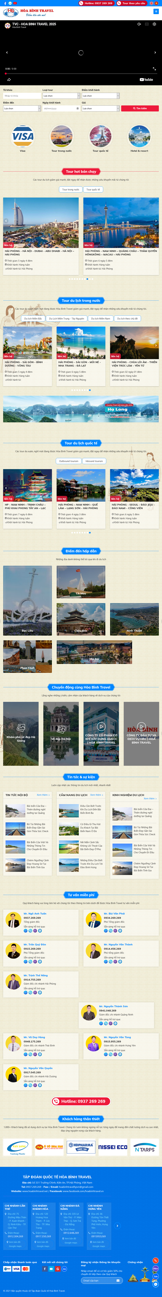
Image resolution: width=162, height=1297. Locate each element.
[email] (118, 1280)
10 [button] (92, 279)
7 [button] (85, 279)
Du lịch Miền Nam (100, 318)
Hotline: (98, 3)
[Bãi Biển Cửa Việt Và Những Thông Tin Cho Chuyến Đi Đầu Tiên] (15, 847)
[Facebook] (5, 3)
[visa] (16, 1269)
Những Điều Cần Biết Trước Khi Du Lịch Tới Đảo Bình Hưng (91, 864)
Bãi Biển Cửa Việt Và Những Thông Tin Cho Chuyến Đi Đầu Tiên (37, 846)
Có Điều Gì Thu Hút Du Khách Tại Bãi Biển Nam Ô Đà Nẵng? (90, 827)
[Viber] (35, 931)
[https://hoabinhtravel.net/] (156, 3)
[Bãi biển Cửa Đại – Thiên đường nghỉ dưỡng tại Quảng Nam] (15, 810)
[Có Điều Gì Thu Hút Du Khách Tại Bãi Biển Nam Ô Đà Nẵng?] (69, 828)
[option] (22, 137)
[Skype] (30, 931)
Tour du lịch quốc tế (81, 443)
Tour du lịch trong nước (81, 300)
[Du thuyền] (139, 136)
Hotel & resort (100, 150)
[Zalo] (10, 3)
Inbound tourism (94, 461)
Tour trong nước (23, 150)
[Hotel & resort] (100, 136)
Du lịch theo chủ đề (127, 318)
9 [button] (90, 279)
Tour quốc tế (61, 150)
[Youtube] (15, 3)
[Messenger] (26, 931)
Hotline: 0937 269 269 (83, 1101)
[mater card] (26, 1269)
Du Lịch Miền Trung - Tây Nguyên (66, 318)
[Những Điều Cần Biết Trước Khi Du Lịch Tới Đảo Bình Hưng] (69, 865)
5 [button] (80, 279)
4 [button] (77, 279)
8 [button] (87, 279)
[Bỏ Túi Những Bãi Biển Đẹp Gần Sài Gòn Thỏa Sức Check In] (15, 828)
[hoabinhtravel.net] (151, 3)
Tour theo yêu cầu (134, 3)
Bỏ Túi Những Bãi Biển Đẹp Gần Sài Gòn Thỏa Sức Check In (37, 827)
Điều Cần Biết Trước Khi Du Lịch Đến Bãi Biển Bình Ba (90, 809)
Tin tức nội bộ (17, 795)
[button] (6, 52)
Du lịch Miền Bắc (33, 318)
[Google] (58, 1269)
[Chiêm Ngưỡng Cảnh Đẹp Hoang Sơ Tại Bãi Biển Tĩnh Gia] (15, 865)
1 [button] (69, 279)
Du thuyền (139, 150)
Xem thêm (42, 794)
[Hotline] (156, 1260)
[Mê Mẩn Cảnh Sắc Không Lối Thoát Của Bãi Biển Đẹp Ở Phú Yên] (69, 847)
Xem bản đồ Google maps (15, 1244)
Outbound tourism (68, 461)
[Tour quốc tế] (61, 136)
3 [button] (74, 279)
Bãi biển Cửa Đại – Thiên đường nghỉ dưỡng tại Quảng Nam (36, 809)
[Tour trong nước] (23, 136)
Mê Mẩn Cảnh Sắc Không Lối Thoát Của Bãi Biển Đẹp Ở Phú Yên (91, 846)
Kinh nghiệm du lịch (128, 795)
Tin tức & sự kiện (81, 777)
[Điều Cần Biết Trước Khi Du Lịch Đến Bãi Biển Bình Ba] (69, 810)
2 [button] (72, 279)
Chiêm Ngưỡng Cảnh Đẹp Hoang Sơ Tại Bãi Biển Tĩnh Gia (38, 864)
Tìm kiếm (141, 108)
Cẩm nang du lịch (73, 795)
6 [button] (82, 279)
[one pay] (7, 1269)
